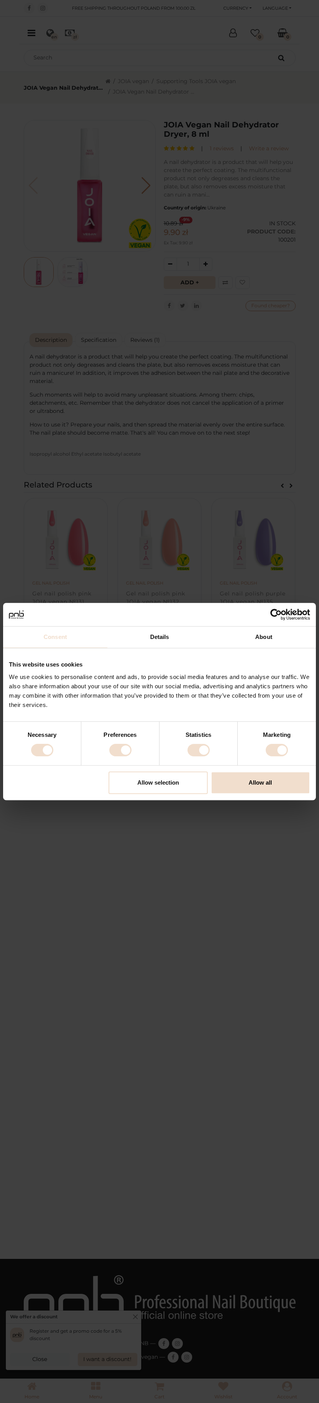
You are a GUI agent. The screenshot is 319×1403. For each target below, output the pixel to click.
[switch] (120, 750)
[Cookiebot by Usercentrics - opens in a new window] (276, 614)
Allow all (260, 782)
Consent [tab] (55, 637)
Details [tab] (159, 637)
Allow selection (158, 782)
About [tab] (263, 637)
